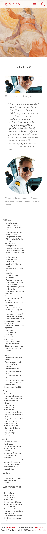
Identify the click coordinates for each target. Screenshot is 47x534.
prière (29, 201)
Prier (4, 391)
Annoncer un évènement (12, 453)
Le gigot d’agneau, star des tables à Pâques (15, 288)
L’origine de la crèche (13, 237)
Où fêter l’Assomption (12, 307)
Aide (4, 439)
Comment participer (10, 442)
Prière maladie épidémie (13, 396)
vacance (35, 201)
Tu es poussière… (12, 246)
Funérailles (7, 355)
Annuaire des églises (11, 353)
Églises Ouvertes (10, 385)
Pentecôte (8, 296)
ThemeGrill (38, 527)
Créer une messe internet (12, 464)
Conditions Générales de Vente (12, 519)
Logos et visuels (9, 476)
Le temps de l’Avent (11, 225)
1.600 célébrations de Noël (13, 516)
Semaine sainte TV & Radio (15, 253)
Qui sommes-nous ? (11, 488)
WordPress (10, 527)
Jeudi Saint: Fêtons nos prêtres (14, 265)
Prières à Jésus (9, 407)
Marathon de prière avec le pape (14, 416)
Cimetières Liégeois (13, 378)
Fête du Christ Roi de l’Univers (13, 229)
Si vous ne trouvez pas (11, 467)
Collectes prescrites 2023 (13, 387)
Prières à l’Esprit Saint (11, 421)
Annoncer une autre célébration (10, 450)
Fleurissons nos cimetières (15, 314)
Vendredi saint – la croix (14, 269)
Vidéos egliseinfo (10, 497)
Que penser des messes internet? (14, 349)
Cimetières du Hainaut (14, 376)
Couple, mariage (9, 433)
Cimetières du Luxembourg (15, 380)
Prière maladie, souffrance (13, 394)
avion (35, 198)
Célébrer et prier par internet (14, 346)
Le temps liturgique (10, 223)
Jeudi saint (10, 262)
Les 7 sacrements (10, 323)
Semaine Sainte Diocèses (15, 250)
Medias (6, 473)
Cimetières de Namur (13, 382)
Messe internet (9, 339)
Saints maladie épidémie (13, 398)
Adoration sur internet (12, 341)
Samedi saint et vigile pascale (13, 272)
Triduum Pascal (11, 257)
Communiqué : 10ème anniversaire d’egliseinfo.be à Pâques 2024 (13, 511)
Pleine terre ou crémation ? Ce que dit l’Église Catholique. (14, 364)
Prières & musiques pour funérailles (13, 359)
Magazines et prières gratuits (11, 482)
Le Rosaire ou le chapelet (13, 412)
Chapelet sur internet (12, 344)
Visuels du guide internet (12, 478)
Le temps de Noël (11, 234)
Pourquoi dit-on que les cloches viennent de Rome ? (16, 281)
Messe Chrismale (12, 259)
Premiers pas (8, 444)
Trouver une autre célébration (10, 457)
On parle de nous (9, 495)
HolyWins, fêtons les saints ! (16, 319)
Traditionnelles (9, 430)
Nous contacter (9, 493)
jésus (17, 201)
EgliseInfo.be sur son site (12, 446)
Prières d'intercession (17, 198)
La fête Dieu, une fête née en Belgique (15, 299)
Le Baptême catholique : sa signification (14, 327)
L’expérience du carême (14, 248)
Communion (9, 330)
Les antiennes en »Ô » (14, 232)
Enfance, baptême (10, 435)
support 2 (29, 96)
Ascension (8, 294)
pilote (22, 201)
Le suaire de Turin (12, 284)
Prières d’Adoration (10, 423)
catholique (9, 201)
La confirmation (10, 332)
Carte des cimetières (12, 369)
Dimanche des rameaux (14, 255)
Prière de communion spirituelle (11, 402)
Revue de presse (9, 500)
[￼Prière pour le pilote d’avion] (23, 92)
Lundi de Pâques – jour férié (16, 291)
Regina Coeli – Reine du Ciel (15, 419)
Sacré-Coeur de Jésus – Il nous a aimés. (14, 304)
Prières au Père (9, 405)
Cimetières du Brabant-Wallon (14, 372)
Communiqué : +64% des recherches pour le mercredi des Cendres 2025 (13, 504)
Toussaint (8, 312)
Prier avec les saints (11, 426)
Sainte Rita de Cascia (12, 428)
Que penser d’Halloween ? (15, 316)
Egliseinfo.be (12, 4)
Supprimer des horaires (12, 462)
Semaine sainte (10, 243)
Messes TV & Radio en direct (14, 337)
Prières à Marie (9, 410)
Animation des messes (12, 321)
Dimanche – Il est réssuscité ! (12, 277)
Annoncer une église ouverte (14, 460)
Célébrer (6, 220)
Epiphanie (9, 241)
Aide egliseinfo (9, 469)
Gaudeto (42, 530)
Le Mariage (9, 335)
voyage (8, 204)
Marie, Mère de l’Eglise (14, 310)
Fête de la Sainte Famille (14, 239)
